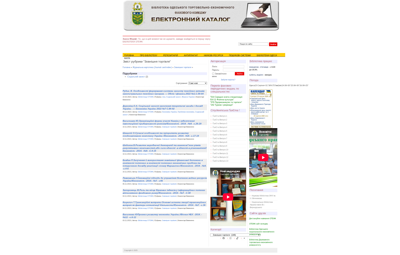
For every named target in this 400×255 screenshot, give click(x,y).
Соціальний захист (136, 76)
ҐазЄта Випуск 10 (220, 150)
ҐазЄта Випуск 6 (220, 135)
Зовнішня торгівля (182, 67)
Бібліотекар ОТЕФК (145, 97)
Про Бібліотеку (148, 55)
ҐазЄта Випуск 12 (220, 157)
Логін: (215, 66)
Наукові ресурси (213, 55)
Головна (129, 55)
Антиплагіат (191, 55)
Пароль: (216, 70)
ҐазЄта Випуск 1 (220, 116)
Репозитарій (170, 55)
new (163, 97)
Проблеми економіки (186, 112)
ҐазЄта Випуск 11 (220, 153)
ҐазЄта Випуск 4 (220, 127)
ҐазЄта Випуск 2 (220, 120)
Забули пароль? (228, 80)
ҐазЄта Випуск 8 (220, 142)
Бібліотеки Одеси (267, 55)
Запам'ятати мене (219, 75)
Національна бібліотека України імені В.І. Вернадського (261, 205)
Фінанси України (188, 97)
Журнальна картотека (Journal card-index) (152, 67)
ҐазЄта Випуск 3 (220, 123)
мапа (127, 58)
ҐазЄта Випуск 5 (220, 131)
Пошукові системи (240, 55)
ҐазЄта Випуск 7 (220, 138)
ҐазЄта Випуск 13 (220, 161)
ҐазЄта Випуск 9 (220, 146)
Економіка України (169, 112)
